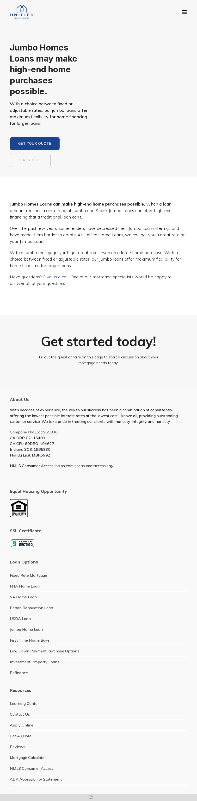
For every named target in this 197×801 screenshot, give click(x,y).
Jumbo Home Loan (26, 629)
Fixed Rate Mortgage (28, 575)
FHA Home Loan (25, 586)
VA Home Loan (23, 596)
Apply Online (21, 725)
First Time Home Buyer (30, 640)
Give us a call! (56, 277)
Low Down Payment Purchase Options (44, 651)
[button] (184, 12)
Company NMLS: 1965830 (34, 432)
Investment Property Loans (34, 661)
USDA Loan (20, 618)
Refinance (19, 672)
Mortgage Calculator (28, 757)
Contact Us (20, 714)
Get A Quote (20, 735)
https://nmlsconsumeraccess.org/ (84, 465)
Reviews (17, 746)
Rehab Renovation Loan (31, 607)
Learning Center (24, 703)
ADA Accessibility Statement (36, 779)
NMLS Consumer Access (32, 768)
